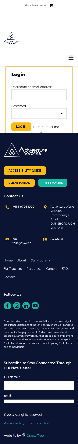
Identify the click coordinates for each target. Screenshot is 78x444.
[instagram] (16, 305)
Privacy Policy (14, 423)
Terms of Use (38, 423)
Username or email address (32, 87)
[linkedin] (26, 305)
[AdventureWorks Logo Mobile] (11, 33)
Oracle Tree (35, 435)
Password (19, 106)
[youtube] (35, 305)
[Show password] (61, 113)
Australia (57, 238)
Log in (21, 126)
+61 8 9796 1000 (23, 206)
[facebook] (7, 305)
